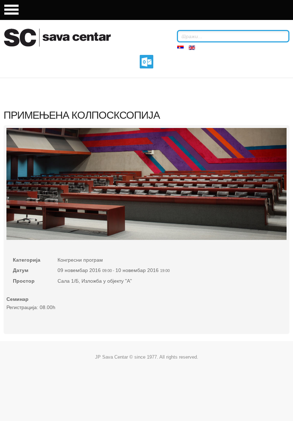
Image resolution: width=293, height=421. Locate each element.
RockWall (66, 37)
